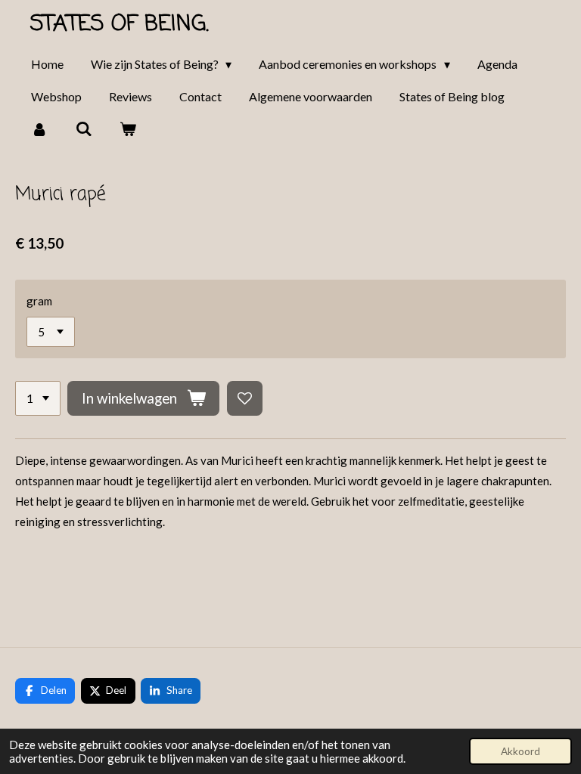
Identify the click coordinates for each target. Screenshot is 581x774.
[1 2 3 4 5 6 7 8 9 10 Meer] (38, 398)
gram (39, 301)
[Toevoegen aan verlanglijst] (245, 398)
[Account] (39, 128)
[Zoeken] (83, 128)
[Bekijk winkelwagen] (128, 128)
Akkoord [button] (520, 751)
